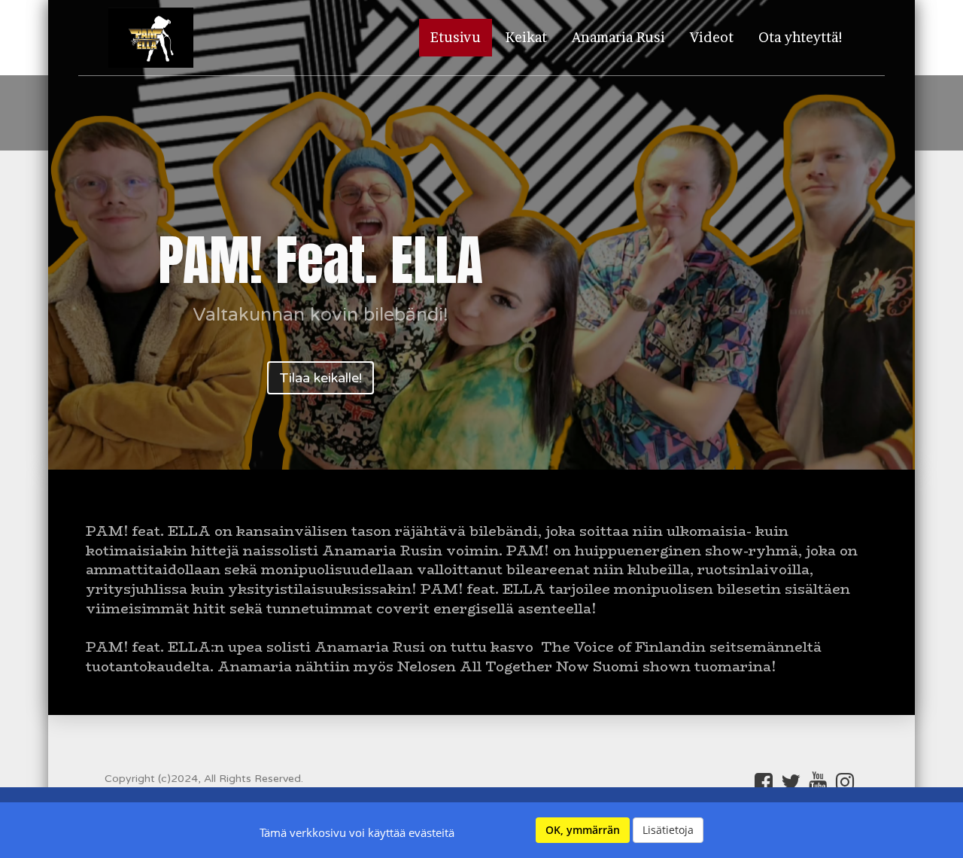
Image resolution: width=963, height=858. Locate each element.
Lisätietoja (668, 830)
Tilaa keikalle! (320, 378)
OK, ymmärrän (582, 830)
